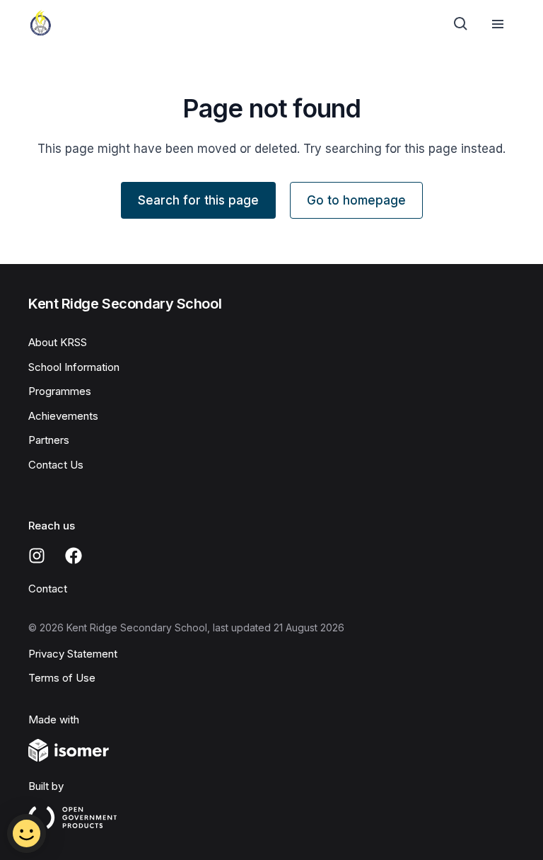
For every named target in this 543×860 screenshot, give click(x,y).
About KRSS (57, 342)
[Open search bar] (461, 24)
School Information (73, 367)
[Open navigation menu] (498, 24)
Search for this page (198, 200)
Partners (48, 440)
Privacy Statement (72, 653)
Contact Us (55, 464)
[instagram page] (36, 555)
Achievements (63, 416)
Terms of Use (61, 677)
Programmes (59, 391)
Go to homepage (356, 200)
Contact (47, 588)
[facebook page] (73, 555)
